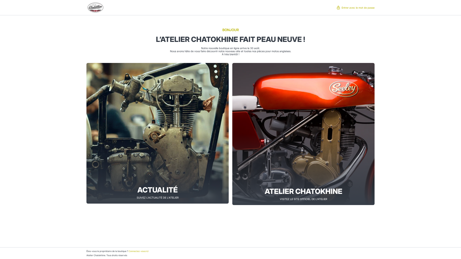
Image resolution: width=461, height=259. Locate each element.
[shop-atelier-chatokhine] (95, 7)
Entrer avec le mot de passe (358, 7)
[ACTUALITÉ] (157, 133)
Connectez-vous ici (139, 251)
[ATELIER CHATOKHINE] (303, 134)
